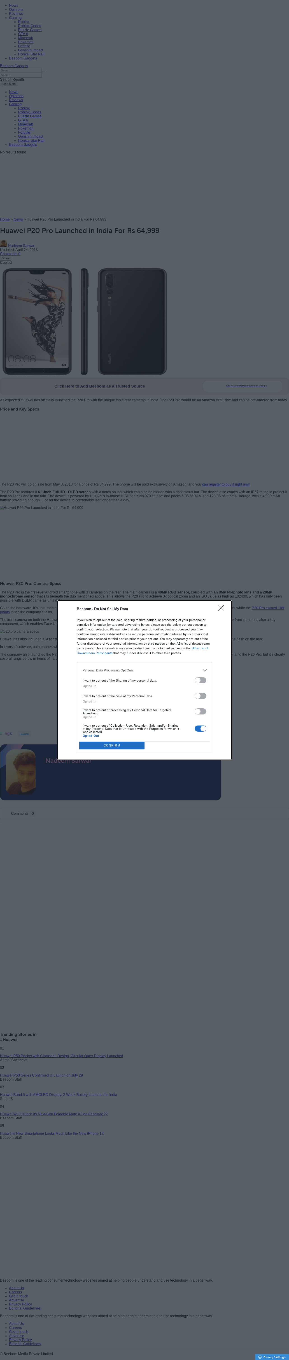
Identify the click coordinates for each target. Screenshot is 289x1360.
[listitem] (144, 670)
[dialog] (144, 680)
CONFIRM (112, 745)
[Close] (222, 609)
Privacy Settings (274, 1357)
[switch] (200, 680)
